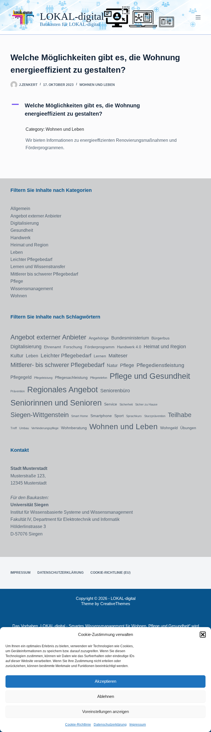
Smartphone (101, 415)
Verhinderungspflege (45, 428)
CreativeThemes (115, 603)
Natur (112, 365)
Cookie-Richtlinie (78, 724)
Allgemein (20, 208)
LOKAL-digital (72, 16)
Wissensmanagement (31, 288)
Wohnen (18, 295)
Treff (13, 428)
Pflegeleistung (43, 377)
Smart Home (79, 416)
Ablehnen (105, 696)
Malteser (118, 355)
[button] (203, 634)
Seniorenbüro (115, 390)
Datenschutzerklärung (110, 724)
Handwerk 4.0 (129, 347)
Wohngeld (169, 428)
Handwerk (20, 237)
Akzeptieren (105, 681)
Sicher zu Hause (146, 404)
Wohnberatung (74, 428)
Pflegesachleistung (71, 377)
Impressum (137, 724)
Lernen (100, 356)
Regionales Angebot (62, 389)
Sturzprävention (154, 416)
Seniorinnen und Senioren (56, 402)
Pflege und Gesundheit (150, 376)
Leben (16, 252)
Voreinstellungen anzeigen (105, 711)
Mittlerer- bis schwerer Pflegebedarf (57, 364)
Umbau (24, 428)
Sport (119, 415)
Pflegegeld (21, 377)
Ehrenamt (52, 347)
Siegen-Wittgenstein (39, 414)
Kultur (16, 355)
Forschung (72, 347)
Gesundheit (21, 230)
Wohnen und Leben (97, 85)
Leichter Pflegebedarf (31, 259)
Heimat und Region (29, 245)
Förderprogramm (100, 347)
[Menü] (198, 17)
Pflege (16, 281)
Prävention (17, 391)
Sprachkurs (134, 416)
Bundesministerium (130, 337)
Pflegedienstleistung (160, 365)
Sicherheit (126, 404)
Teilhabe (179, 414)
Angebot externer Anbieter (35, 216)
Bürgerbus (160, 338)
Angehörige (99, 338)
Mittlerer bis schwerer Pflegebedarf (44, 274)
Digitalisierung (24, 223)
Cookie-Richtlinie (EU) (110, 573)
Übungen (188, 428)
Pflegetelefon (98, 377)
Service (110, 404)
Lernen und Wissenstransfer (37, 266)
